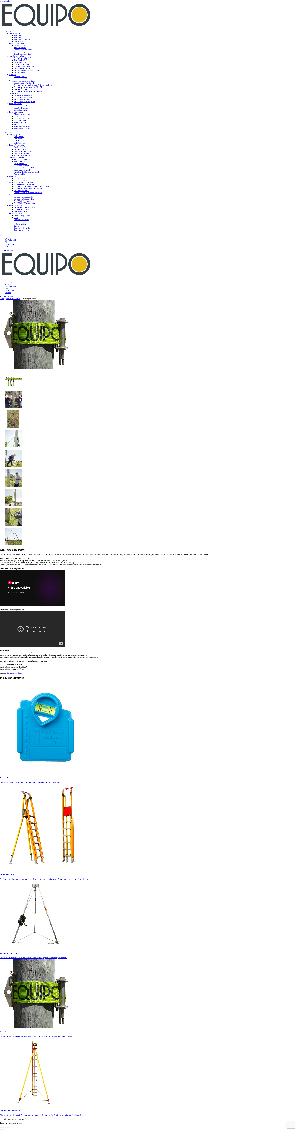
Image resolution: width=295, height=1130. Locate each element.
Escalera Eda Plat (20, 46)
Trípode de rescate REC (22, 54)
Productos (8, 31)
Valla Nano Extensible (22, 39)
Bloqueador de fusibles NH (24, 66)
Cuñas (16, 116)
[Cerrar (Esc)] (8, 1127)
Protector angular (20, 122)
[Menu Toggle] (1, 234)
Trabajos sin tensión (16, 56)
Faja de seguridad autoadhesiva (25, 106)
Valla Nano (18, 37)
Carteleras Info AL (20, 79)
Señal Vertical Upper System (24, 102)
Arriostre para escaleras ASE (24, 50)
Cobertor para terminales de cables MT (28, 91)
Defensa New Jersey (21, 118)
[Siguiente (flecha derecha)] (3, 1129)
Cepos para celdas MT (22, 68)
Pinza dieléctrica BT (21, 89)
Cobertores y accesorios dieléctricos (22, 81)
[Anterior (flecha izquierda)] (1, 1129)
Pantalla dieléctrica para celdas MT (26, 70)
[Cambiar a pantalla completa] (3, 1127)
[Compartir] (5, 1127)
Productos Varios (15, 104)
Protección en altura (16, 44)
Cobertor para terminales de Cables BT (28, 87)
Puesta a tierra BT (20, 62)
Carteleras (12, 75)
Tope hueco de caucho (22, 127)
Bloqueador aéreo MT (22, 64)
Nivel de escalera (20, 48)
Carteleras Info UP (20, 77)
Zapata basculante (20, 110)
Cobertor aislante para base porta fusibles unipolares (33, 85)
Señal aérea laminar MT (22, 58)
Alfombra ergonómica (22, 114)
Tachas (16, 124)
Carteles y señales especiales (24, 97)
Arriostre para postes (21, 52)
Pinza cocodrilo (19, 73)
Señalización (13, 93)
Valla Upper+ (19, 35)
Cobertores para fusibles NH (24, 83)
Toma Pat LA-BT (20, 60)
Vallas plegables (15, 33)
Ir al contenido (5, 1)
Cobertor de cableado (21, 108)
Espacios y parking (16, 112)
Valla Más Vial (19, 41)
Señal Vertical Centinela (22, 100)
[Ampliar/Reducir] (1, 1127)
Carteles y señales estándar (23, 95)
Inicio (2, 299)
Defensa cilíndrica (20, 120)
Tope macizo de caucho (22, 129)
